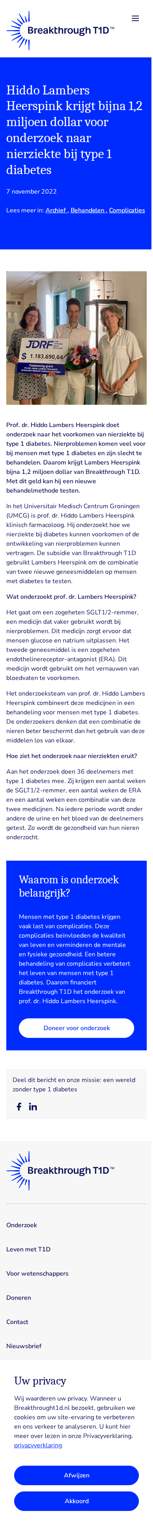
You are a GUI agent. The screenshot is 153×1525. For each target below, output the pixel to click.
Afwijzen (76, 1475)
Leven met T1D (28, 1249)
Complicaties (127, 210)
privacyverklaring (38, 1445)
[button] (19, 1106)
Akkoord (77, 1501)
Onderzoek (21, 1225)
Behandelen (88, 210)
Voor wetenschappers (37, 1273)
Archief (56, 210)
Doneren (18, 1298)
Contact (17, 1322)
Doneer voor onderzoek (77, 1028)
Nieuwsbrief (24, 1346)
